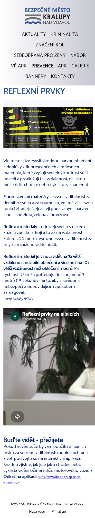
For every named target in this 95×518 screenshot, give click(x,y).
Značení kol (50, 45)
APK (62, 66)
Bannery (35, 77)
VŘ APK (19, 66)
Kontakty (63, 77)
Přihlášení (59, 512)
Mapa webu (37, 512)
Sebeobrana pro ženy (40, 56)
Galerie (80, 66)
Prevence (42, 66)
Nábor (78, 56)
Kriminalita (64, 35)
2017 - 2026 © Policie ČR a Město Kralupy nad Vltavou (47, 504)
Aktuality (34, 35)
